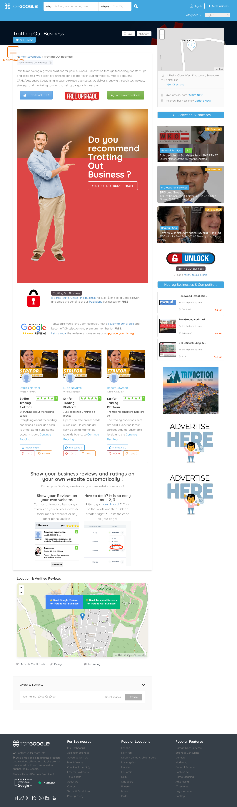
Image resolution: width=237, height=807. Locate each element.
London (125, 748)
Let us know (58, 333)
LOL (29, 453)
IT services (182, 786)
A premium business (128, 95)
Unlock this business (83, 297)
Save (129, 34)
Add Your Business (78, 752)
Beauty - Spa (169, 228)
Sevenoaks (34, 56)
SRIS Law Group (170, 192)
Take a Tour (74, 776)
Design (58, 664)
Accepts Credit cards (33, 664)
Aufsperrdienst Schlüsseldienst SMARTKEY (189, 155)
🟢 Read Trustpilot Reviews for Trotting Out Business (101, 602)
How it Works (75, 762)
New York (126, 752)
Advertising (182, 781)
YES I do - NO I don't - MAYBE (113, 186)
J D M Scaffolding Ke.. (192, 343)
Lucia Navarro (72, 388)
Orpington (187, 333)
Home (21, 56)
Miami (124, 791)
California (126, 772)
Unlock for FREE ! (39, 95)
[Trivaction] (190, 390)
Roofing (180, 796)
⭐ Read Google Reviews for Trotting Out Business (64, 602)
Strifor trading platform (26, 403)
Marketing (94, 664)
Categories (191, 15)
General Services (171, 150)
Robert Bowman (117, 388)
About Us (72, 781)
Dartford (186, 309)
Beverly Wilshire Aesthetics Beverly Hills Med (190, 233)
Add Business (219, 6)
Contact (71, 786)
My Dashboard (76, 748)
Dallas (124, 796)
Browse (133, 696)
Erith (184, 356)
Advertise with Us (77, 757)
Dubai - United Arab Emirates (138, 757)
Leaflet (118, 655)
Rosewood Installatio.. (193, 296)
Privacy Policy (75, 796)
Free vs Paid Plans (78, 772)
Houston (126, 767)
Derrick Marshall (30, 388)
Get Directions (175, 84)
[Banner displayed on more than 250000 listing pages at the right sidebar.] (190, 442)
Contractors (182, 772)
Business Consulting (187, 752)
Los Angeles (128, 762)
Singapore (127, 781)
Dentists (180, 757)
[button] (13, 52)
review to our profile (121, 323)
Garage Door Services (189, 748)
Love (46, 453)
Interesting (32, 447)
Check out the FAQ (78, 767)
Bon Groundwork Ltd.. (192, 319)
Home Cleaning (185, 776)
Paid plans (95, 301)
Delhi (124, 776)
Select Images (113, 696)
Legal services (184, 791)
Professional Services (174, 187)
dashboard (111, 504)
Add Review (26, 39)
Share (145, 34)
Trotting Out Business (66, 293)
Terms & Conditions (78, 791)
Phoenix (126, 786)
